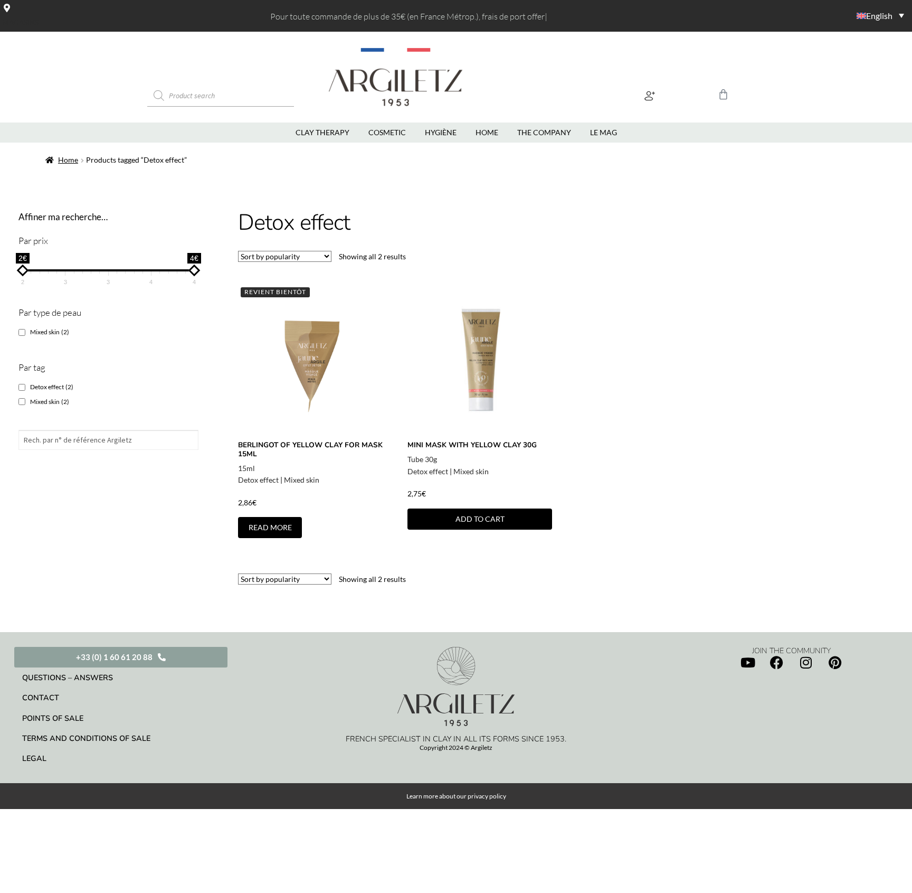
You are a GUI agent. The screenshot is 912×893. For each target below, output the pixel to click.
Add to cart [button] (480, 518)
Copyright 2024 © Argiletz (456, 747)
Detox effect (258, 479)
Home (68, 159)
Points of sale (52, 718)
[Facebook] (777, 662)
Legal (34, 758)
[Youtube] (748, 662)
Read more (270, 527)
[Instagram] (806, 662)
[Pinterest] (835, 662)
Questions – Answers (67, 677)
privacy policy (487, 796)
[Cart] (723, 94)
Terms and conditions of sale (86, 738)
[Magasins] (7, 8)
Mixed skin (301, 479)
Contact (40, 697)
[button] (650, 96)
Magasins (21, 22)
